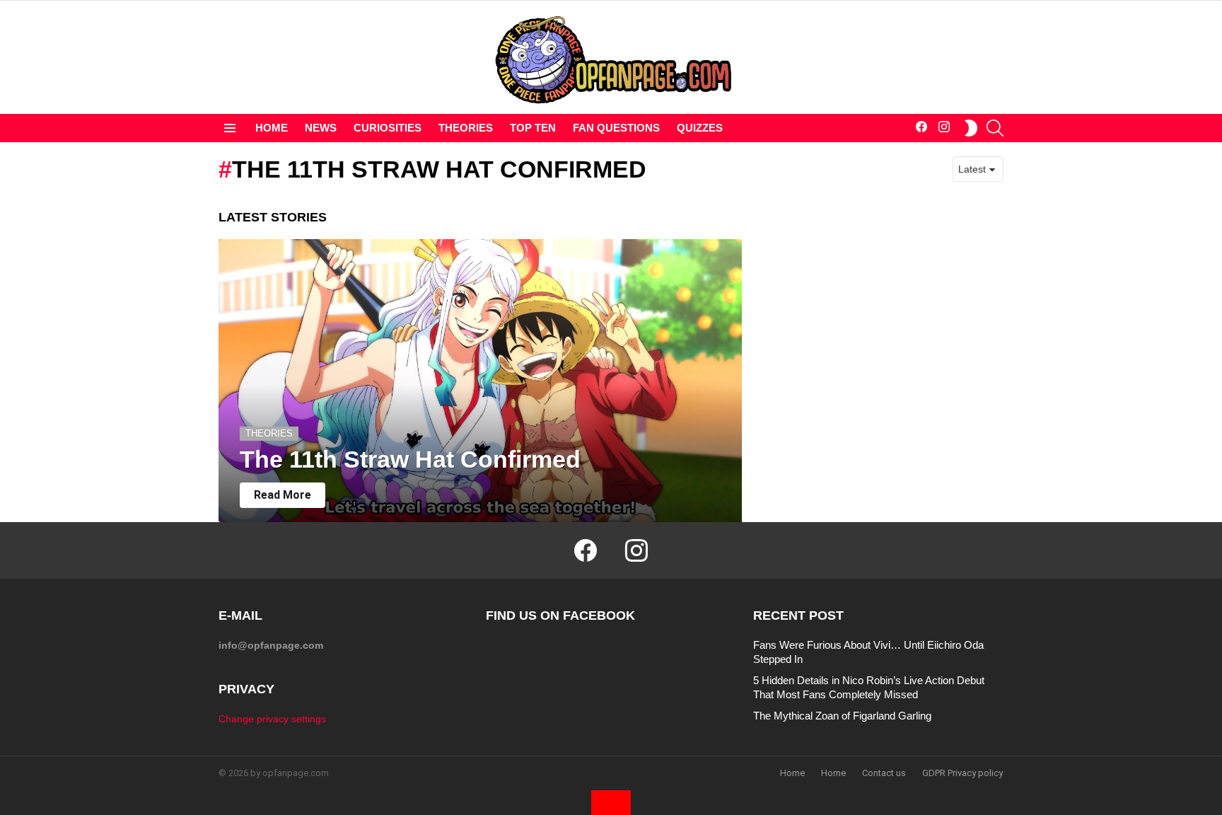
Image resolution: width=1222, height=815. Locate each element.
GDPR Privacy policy (962, 773)
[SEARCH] (995, 128)
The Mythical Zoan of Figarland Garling (842, 716)
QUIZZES (700, 128)
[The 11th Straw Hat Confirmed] (480, 380)
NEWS (321, 128)
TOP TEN (533, 128)
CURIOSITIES (387, 128)
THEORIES (465, 128)
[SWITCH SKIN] (970, 128)
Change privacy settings (272, 718)
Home (792, 773)
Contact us (884, 773)
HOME (271, 128)
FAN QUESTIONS (616, 128)
